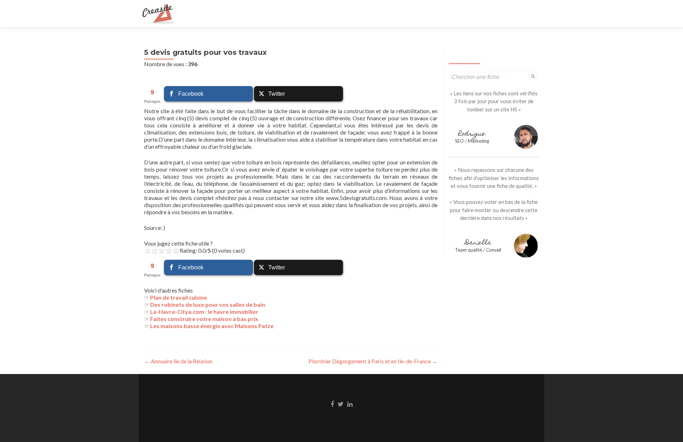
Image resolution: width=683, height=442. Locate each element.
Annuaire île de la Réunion (178, 361)
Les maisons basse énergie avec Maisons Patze (212, 325)
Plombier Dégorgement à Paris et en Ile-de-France (373, 361)
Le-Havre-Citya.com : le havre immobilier (204, 311)
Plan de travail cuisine (178, 297)
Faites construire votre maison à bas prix (204, 318)
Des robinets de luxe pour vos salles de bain (207, 304)
